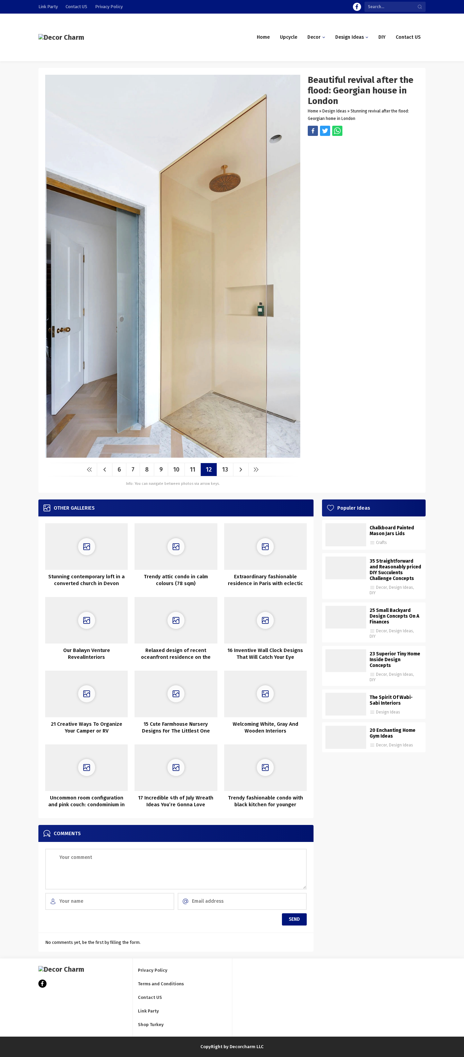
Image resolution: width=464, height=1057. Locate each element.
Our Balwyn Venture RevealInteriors (86, 653)
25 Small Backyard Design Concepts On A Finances (394, 616)
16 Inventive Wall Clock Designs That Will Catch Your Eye (265, 653)
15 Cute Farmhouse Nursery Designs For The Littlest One (176, 727)
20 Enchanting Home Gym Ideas (392, 733)
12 (209, 469)
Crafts (381, 542)
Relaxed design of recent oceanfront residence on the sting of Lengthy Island (176, 657)
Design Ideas (334, 111)
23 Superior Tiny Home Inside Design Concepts (395, 659)
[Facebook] (357, 7)
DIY (373, 593)
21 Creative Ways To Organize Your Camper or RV (86, 727)
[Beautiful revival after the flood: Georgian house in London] (172, 455)
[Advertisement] (363, 183)
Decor (381, 587)
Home (313, 111)
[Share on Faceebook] (325, 131)
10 (176, 469)
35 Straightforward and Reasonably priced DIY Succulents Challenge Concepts (395, 569)
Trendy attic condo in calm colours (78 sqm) (176, 580)
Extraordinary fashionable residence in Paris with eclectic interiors (265, 583)
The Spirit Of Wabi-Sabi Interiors (391, 700)
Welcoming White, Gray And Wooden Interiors (265, 727)
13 (225, 469)
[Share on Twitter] (337, 131)
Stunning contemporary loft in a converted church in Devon (86, 580)
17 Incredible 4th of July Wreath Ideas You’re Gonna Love (175, 801)
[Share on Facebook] (313, 131)
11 (192, 469)
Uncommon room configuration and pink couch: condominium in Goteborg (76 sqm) (86, 804)
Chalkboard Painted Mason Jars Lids (392, 530)
